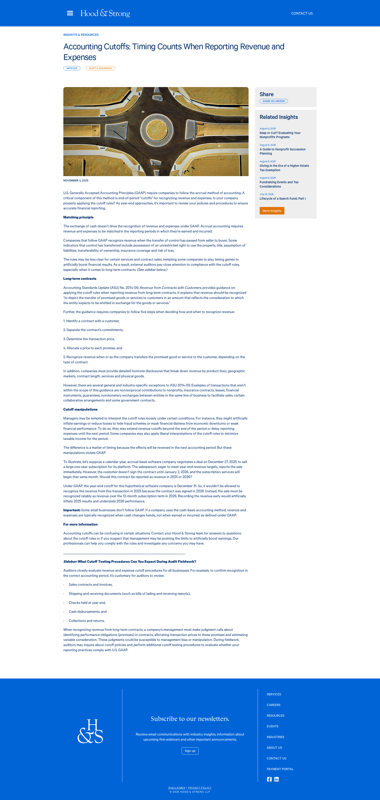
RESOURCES (275, 715)
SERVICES (274, 694)
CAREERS (273, 705)
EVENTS (272, 726)
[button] (70, 13)
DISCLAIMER (176, 787)
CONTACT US (276, 758)
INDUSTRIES (275, 737)
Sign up (190, 751)
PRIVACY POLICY (199, 787)
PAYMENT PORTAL (280, 769)
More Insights (272, 211)
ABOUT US (274, 747)
